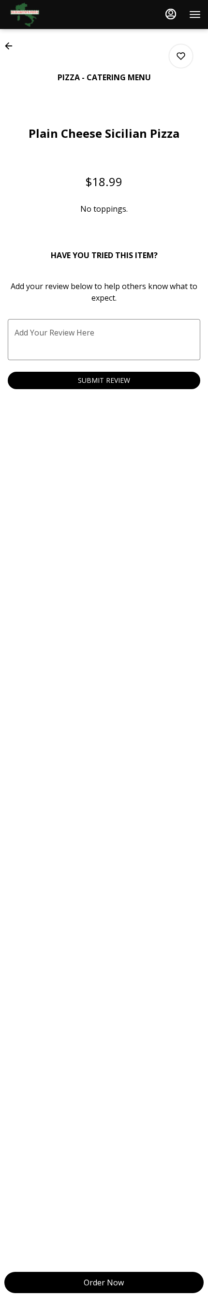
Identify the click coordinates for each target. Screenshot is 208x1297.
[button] (11, 46)
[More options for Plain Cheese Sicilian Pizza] (181, 56)
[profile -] (171, 14)
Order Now (104, 1282)
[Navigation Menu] (195, 14)
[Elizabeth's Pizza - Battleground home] (50, 14)
